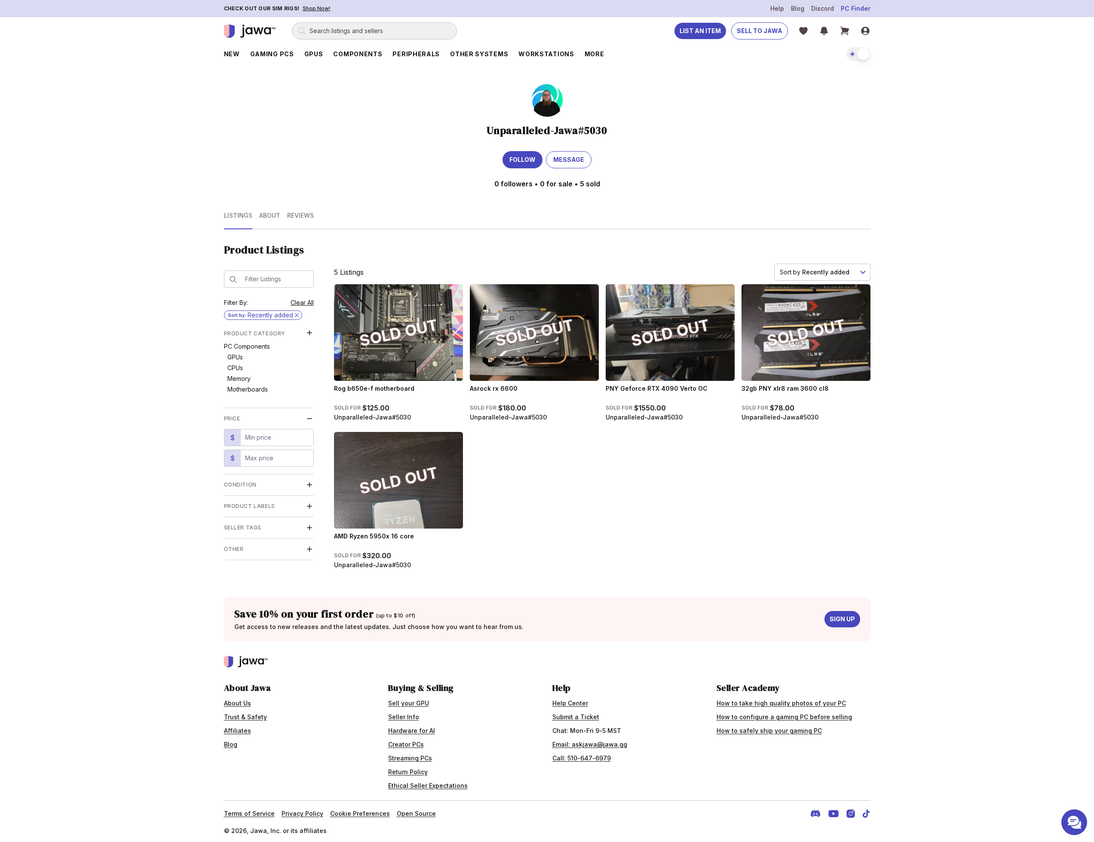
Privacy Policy (302, 813)
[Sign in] (865, 31)
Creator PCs (406, 744)
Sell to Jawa (759, 30)
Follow (522, 159)
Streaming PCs (410, 758)
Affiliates (237, 730)
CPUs (235, 367)
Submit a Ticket (575, 716)
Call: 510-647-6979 (581, 758)
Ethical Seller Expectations (428, 785)
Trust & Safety (245, 716)
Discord (822, 8)
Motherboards (247, 389)
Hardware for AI (411, 730)
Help (777, 8)
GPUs (235, 357)
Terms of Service (249, 813)
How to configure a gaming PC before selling (784, 716)
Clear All (302, 302)
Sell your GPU (408, 703)
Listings (238, 215)
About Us (237, 703)
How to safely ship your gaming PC (769, 730)
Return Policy (408, 771)
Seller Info (403, 716)
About (269, 215)
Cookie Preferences (360, 813)
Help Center (570, 703)
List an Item (700, 30)
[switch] (858, 54)
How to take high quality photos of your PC (781, 703)
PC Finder (855, 8)
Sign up (842, 619)
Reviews (300, 215)
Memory (239, 378)
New (232, 54)
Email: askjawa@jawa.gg (589, 744)
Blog (797, 8)
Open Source (416, 813)
